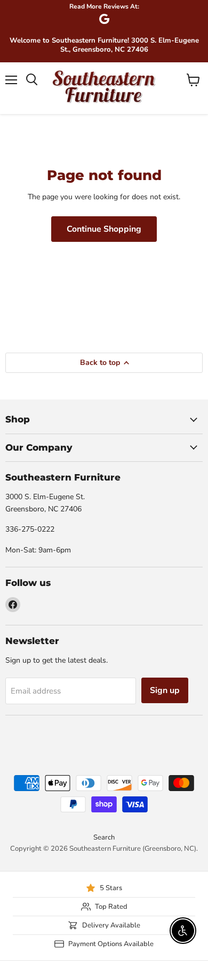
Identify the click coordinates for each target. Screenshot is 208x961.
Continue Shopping (104, 229)
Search (104, 837)
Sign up (165, 690)
